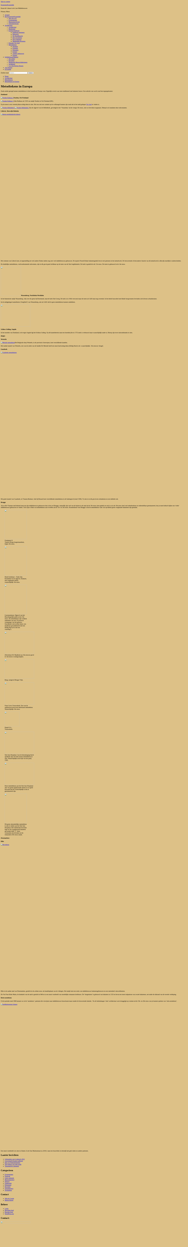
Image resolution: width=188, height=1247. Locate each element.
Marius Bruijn (9, 1200)
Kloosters (15, 50)
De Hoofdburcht (18, 36)
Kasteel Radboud (14, 31)
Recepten (11, 60)
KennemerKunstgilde (7, 5)
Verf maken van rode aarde (13, 1164)
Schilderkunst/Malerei (11, 57)
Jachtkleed (12, 64)
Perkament (8, 1185)
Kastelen (15, 48)
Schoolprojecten (14, 24)
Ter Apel (89, 104)
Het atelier (12, 59)
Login (6, 1208)
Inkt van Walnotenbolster (12, 1163)
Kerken (15, 52)
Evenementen (13, 20)
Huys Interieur (17, 39)
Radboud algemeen (18, 32)
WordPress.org (9, 1214)
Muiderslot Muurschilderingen (18, 62)
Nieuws (7, 1181)
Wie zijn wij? (13, 18)
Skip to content (5, 1)
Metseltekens (13, 45)
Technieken (8, 1190)
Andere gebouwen (18, 53)
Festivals (7, 1176)
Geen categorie (9, 1178)
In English (8, 69)
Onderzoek (8, 1183)
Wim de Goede (9, 1198)
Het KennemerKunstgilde (13, 16)
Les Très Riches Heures (16, 66)
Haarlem (15, 46)
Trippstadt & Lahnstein (12, 1166)
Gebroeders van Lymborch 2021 (15, 1159)
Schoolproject (9, 1188)
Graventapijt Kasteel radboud (14, 1161)
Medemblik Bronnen (19, 41)
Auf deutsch (8, 67)
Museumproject (9, 1180)
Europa (15, 55)
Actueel (7, 15)
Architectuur (8, 25)
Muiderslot (12, 29)
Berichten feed (9, 1210)
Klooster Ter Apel (14, 43)
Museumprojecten (14, 22)
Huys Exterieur (17, 38)
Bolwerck (16, 34)
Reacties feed (9, 1212)
